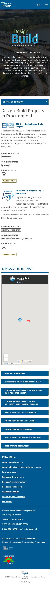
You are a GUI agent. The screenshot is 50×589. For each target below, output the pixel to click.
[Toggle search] (38, 4)
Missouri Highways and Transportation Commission (23, 542)
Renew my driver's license (13, 496)
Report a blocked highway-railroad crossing (21, 467)
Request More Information (14, 481)
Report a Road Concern (12, 462)
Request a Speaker (10, 491)
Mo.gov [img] (9, 548)
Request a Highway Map (13, 477)
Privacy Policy (25, 582)
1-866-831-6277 (9, 529)
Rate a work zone (10, 472)
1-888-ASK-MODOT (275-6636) (15, 524)
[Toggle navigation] (46, 5)
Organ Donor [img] (10, 554)
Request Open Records (12, 486)
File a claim (7, 501)
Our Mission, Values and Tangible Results (19, 538)
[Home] (6, 5)
